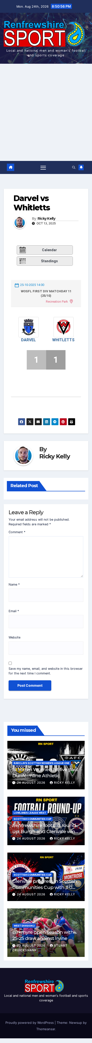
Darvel (28, 340)
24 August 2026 (31, 782)
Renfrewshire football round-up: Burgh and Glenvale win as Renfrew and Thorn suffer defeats (44, 834)
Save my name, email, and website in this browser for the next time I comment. (46, 671)
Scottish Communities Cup (32, 818)
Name (14, 584)
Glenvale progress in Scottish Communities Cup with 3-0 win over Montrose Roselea (44, 887)
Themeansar (45, 1029)
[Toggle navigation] (43, 167)
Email (14, 611)
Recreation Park (57, 301)
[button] (73, 167)
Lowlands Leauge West (30, 812)
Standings (49, 261)
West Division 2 (24, 925)
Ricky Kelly (46, 219)
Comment (17, 532)
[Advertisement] (46, 112)
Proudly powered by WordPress (30, 1023)
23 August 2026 (31, 945)
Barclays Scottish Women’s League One (41, 763)
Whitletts (63, 340)
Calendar (49, 250)
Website (14, 637)
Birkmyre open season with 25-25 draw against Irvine (43, 935)
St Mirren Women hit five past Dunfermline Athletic (45, 772)
